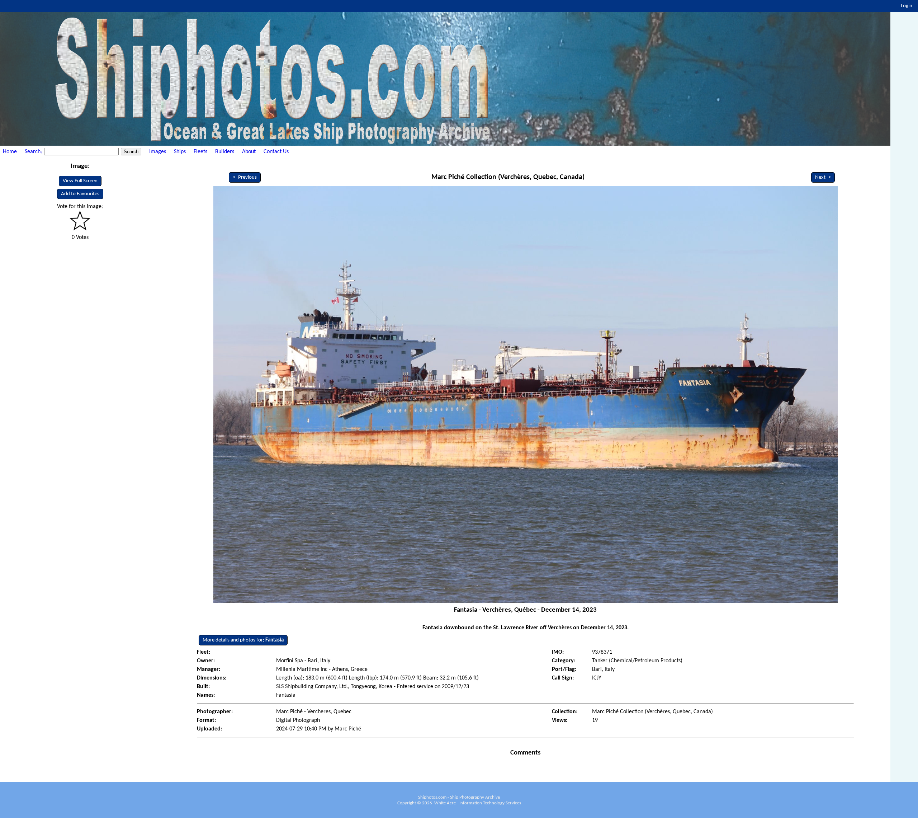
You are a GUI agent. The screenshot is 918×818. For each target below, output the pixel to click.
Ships (180, 152)
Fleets (200, 152)
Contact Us (276, 152)
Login (906, 6)
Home (10, 152)
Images (157, 152)
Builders (224, 152)
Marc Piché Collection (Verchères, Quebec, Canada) (508, 177)
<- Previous (245, 177)
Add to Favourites (80, 194)
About (249, 152)
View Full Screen (80, 181)
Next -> (823, 177)
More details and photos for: (243, 640)
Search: (34, 152)
